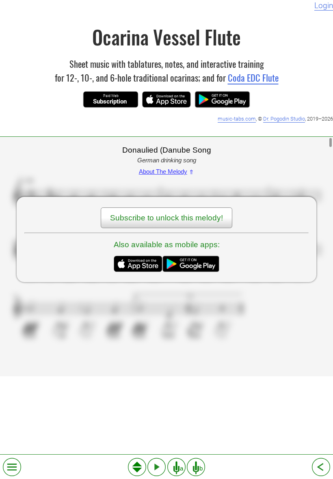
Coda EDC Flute (253, 77)
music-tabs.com (237, 119)
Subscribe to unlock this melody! (166, 218)
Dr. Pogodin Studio (284, 119)
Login (323, 5)
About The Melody (166, 171)
